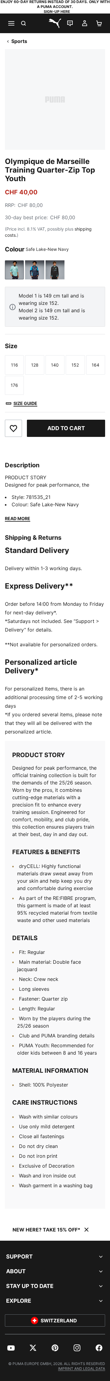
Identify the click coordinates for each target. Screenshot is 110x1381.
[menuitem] (11, 1348)
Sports (19, 41)
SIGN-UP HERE (57, 11)
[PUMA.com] (55, 23)
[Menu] (11, 23)
